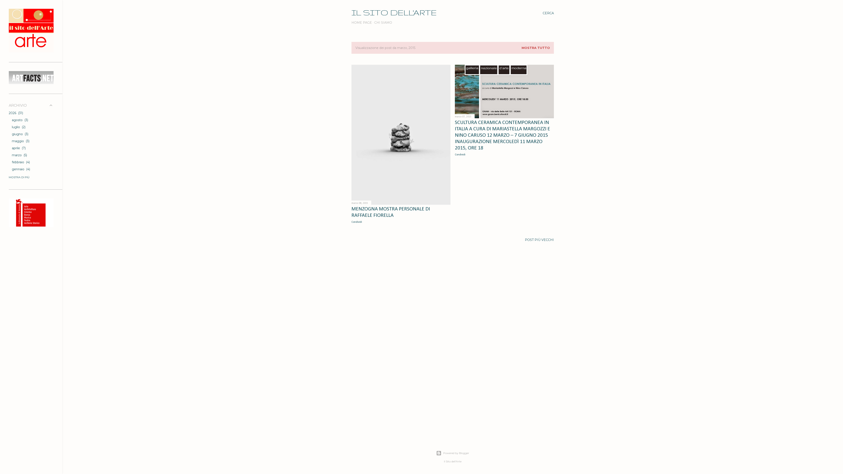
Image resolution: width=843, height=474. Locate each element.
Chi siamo (383, 23)
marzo (19, 155)
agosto (19, 120)
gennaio (20, 169)
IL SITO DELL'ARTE (394, 12)
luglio (18, 127)
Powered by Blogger (456, 453)
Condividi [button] (356, 222)
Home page (361, 23)
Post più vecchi (539, 240)
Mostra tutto (536, 48)
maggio (20, 141)
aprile (18, 148)
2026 (15, 113)
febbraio (20, 162)
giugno (19, 134)
